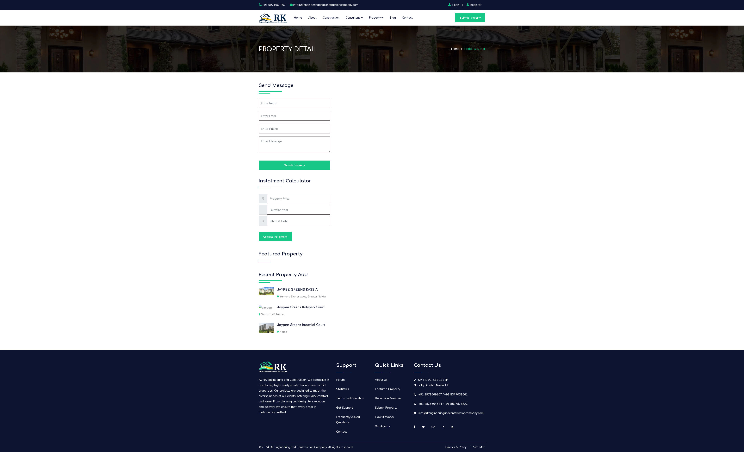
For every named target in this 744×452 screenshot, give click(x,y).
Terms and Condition (350, 398)
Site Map (479, 447)
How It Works (384, 417)
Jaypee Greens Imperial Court (301, 325)
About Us (381, 380)
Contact (407, 17)
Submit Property (470, 17)
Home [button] (298, 17)
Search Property (294, 165)
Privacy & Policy (456, 447)
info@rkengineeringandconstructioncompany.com (325, 5)
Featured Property (387, 389)
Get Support (344, 407)
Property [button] (375, 17)
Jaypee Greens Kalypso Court (301, 307)
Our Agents (382, 426)
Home (455, 49)
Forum (340, 380)
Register (475, 5)
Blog (393, 17)
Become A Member (388, 398)
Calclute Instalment (275, 236)
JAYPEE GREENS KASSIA (297, 289)
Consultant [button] (353, 17)
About (312, 17)
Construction (331, 17)
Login (456, 5)
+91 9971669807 (274, 5)
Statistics (342, 389)
